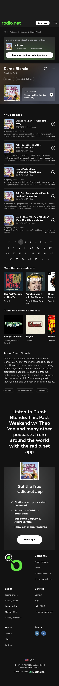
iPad (7, 639)
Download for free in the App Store (29, 55)
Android (9, 645)
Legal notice (11, 606)
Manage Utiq (11, 612)
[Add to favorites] (45, 68)
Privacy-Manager (13, 618)
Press (37, 568)
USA (31, 660)
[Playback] (51, 95)
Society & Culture (25, 79)
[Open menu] (55, 23)
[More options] (53, 69)
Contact (38, 595)
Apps (37, 601)
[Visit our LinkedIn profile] (37, 633)
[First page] (8, 242)
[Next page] (42, 259)
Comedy (8, 79)
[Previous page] (15, 242)
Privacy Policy (11, 601)
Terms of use (11, 595)
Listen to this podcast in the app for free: (26, 40)
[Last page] (48, 259)
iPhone (8, 634)
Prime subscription (44, 612)
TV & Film (42, 391)
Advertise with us (43, 573)
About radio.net (42, 562)
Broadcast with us (43, 579)
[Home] (5, 32)
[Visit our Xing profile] (43, 633)
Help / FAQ (40, 606)
